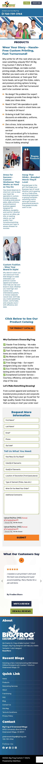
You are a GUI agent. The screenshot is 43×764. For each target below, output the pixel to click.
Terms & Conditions (9, 712)
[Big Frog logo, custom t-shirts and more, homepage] (8, 2)
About (4, 690)
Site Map (5, 708)
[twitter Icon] (7, 748)
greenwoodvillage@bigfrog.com (14, 737)
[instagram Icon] (13, 748)
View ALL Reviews (21, 611)
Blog (4, 701)
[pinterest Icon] (10, 748)
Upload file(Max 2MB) (16, 519)
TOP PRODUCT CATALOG (21, 328)
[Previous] (2, 581)
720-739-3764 (13, 13)
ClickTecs (16, 761)
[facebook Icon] (3, 748)
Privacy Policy (7, 716)
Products (5, 682)
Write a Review (21, 604)
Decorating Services (10, 686)
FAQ (3, 697)
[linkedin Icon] (16, 748)
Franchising (6, 694)
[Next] (40, 581)
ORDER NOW (36, 3)
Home (4, 679)
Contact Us (6, 705)
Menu (27, 3)
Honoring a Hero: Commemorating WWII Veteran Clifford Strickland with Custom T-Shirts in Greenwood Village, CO (20, 665)
